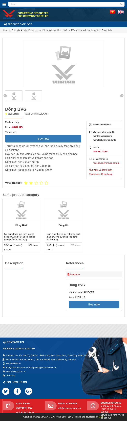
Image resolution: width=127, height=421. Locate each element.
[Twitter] (6, 391)
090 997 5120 (100, 151)
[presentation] (5, 95)
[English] (112, 11)
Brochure (75, 274)
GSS (101, 417)
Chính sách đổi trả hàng (100, 174)
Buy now (43, 138)
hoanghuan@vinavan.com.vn (106, 163)
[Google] (28, 391)
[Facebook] (17, 391)
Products (16, 30)
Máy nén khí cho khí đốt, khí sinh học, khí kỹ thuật (45, 30)
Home (5, 30)
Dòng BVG (107, 30)
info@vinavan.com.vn (69, 408)
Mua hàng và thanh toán (100, 170)
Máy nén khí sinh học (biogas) (84, 30)
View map (10, 375)
